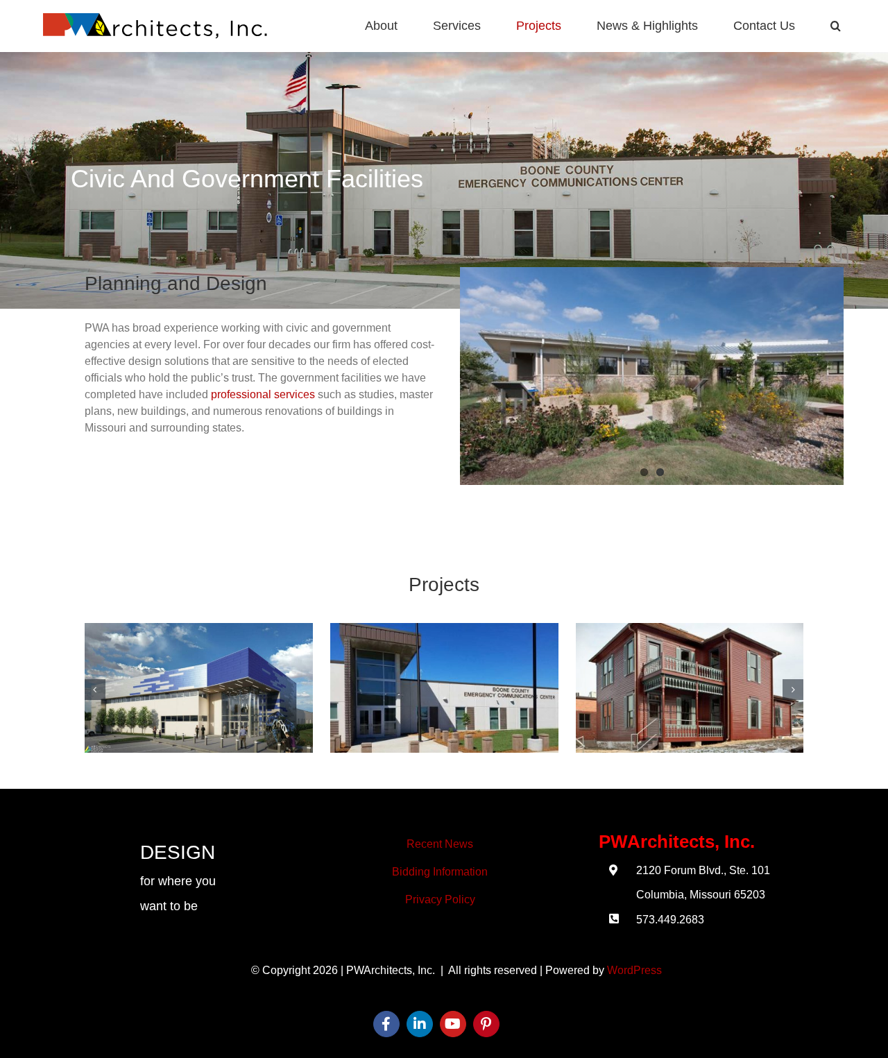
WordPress (634, 970)
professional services (263, 394)
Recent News (440, 844)
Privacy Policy (440, 899)
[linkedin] (420, 1024)
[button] (835, 26)
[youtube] (453, 1024)
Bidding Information (440, 872)
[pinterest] (486, 1024)
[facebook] (386, 1024)
